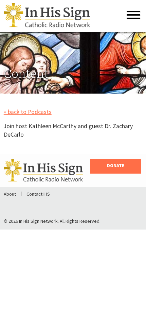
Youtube (51, 205)
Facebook (16, 205)
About (10, 194)
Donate (115, 165)
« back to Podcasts (28, 112)
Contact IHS (38, 194)
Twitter (33, 205)
